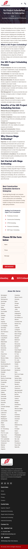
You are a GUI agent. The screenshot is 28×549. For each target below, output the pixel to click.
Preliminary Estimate (12, 216)
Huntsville (3, 297)
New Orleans (18, 331)
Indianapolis (18, 313)
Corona (3, 384)
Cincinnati (17, 418)
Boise (16, 301)
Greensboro (18, 404)
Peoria (2, 319)
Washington (4, 418)
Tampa (2, 425)
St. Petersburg (5, 429)
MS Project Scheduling (13, 230)
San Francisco (4, 331)
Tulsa (16, 427)
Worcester (17, 344)
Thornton (3, 414)
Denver (3, 404)
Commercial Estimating (7, 517)
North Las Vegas (19, 374)
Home (12, 16)
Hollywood (3, 443)
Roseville (3, 402)
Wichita (17, 319)
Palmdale (3, 394)
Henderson (17, 370)
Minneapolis (18, 352)
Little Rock (4, 323)
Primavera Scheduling (13, 226)
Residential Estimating (7, 511)
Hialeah (3, 431)
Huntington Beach (5, 370)
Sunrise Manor (18, 380)
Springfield (17, 346)
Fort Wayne (18, 315)
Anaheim (3, 344)
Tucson (3, 305)
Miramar (3, 445)
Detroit (16, 348)
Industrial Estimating (6, 520)
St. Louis (17, 360)
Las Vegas (17, 368)
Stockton (3, 350)
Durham (17, 406)
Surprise (3, 321)
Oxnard (3, 368)
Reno (16, 372)
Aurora (2, 408)
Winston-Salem (19, 408)
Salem (16, 431)
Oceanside (3, 382)
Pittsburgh (17, 437)
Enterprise (17, 382)
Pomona (3, 400)
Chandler (3, 309)
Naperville (17, 307)
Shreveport (18, 335)
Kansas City (18, 323)
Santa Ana (3, 348)
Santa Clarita (4, 366)
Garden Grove (4, 386)
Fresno (2, 333)
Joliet (16, 309)
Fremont (3, 356)
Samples (3, 494)
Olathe (16, 325)
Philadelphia (18, 435)
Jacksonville (4, 420)
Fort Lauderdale (5, 439)
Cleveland (17, 416)
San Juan (17, 439)
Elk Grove (3, 376)
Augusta (3, 449)
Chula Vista (4, 354)
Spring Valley (18, 378)
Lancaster (3, 390)
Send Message (9, 266)
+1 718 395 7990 (5, 531)
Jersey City (18, 386)
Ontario (3, 374)
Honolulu (17, 299)
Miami (2, 422)
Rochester (17, 396)
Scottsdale (4, 311)
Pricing (2, 497)
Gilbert (2, 313)
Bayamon (17, 441)
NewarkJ (17, 384)
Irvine (2, 352)
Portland (17, 429)
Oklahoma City (18, 425)
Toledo (16, 420)
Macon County (18, 297)
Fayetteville (18, 410)
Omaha (16, 364)
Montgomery (4, 299)
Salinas (3, 392)
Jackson (17, 356)
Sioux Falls (17, 445)
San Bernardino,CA (5, 364)
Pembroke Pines (5, 441)
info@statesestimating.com (8, 534)
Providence (18, 443)
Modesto (3, 362)
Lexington (17, 329)
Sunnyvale (3, 396)
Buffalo (17, 394)
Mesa (2, 307)
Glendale (3, 315)
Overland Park (18, 321)
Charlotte (17, 400)
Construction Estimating (13, 219)
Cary (16, 412)
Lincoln (16, 366)
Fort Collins (4, 410)
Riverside (3, 346)
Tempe (3, 317)
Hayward (3, 388)
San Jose (3, 329)
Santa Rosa (4, 380)
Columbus (17, 295)
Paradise (17, 376)
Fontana (3, 360)
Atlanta (3, 447)
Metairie (17, 337)
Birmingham (4, 295)
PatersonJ (17, 388)
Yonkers (17, 398)
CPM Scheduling (11, 223)
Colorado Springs (5, 406)
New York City (18, 392)
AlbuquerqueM (18, 390)
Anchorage (3, 301)
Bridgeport (3, 416)
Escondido (3, 398)
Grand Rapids (18, 350)
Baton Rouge (18, 333)
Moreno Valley (4, 358)
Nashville (17, 447)
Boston (16, 342)
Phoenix (3, 303)
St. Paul (17, 354)
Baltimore (17, 339)
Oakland (3, 339)
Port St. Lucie (4, 433)
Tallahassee (4, 437)
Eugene (17, 433)
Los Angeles (4, 325)
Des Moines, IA (18, 317)
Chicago (17, 303)
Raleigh (16, 402)
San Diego (3, 327)
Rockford (17, 311)
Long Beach (4, 337)
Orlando (3, 427)
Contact (3, 500)
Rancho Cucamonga (6, 378)
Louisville (17, 327)
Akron (16, 422)
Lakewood (3, 412)
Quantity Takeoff (5, 508)
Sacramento (4, 335)
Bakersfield (4, 342)
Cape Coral (4, 435)
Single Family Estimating (7, 514)
